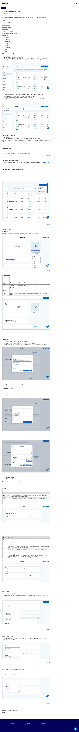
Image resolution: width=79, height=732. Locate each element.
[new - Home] (6, 3)
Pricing (6, 43)
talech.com (29, 3)
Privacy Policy (27, 723)
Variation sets (7, 41)
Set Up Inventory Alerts (28, 557)
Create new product (6, 27)
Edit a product (5, 29)
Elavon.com (21, 3)
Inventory (7, 45)
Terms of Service (42, 723)
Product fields (5, 35)
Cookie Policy (27, 724)
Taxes (6, 49)
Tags (6, 51)
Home (15, 3)
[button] (75, 729)
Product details (8, 39)
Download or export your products (9, 33)
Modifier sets (7, 47)
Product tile (7, 37)
